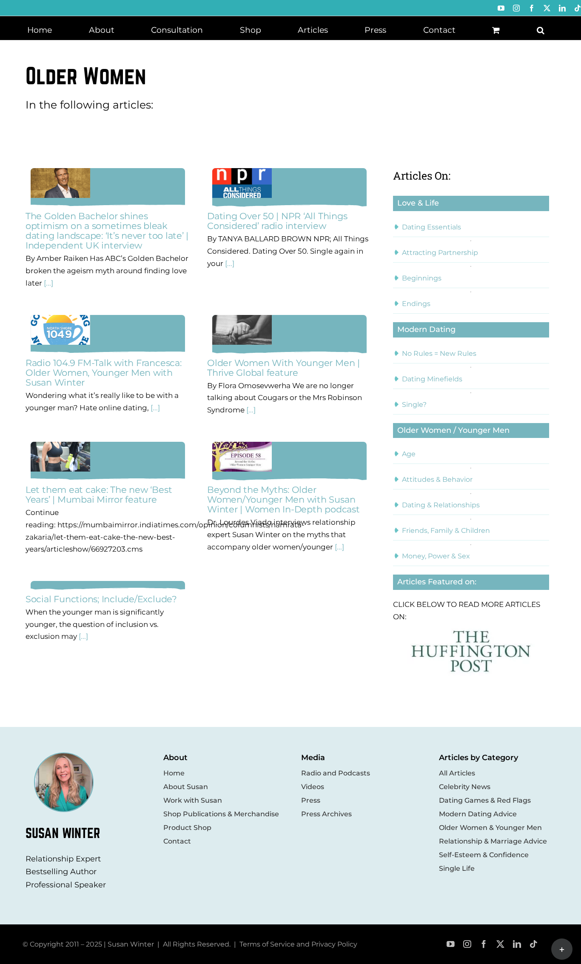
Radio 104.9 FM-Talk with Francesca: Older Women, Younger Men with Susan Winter (104, 373)
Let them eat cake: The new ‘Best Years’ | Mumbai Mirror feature (99, 494)
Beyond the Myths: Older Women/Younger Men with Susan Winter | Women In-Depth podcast (283, 499)
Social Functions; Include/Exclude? (101, 599)
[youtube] (451, 944)
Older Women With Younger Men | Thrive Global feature (283, 368)
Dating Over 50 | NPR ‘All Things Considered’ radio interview (277, 221)
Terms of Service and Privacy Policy (298, 944)
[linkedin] (517, 944)
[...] (47, 283)
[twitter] (500, 944)
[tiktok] (534, 944)
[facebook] (484, 944)
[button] (540, 29)
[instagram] (467, 944)
